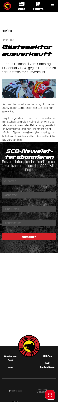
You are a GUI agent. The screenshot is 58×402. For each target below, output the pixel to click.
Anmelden (29, 237)
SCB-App (47, 356)
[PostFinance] (15, 391)
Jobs (10, 367)
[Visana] (42, 391)
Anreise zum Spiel (10, 358)
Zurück (7, 31)
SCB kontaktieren (47, 364)
